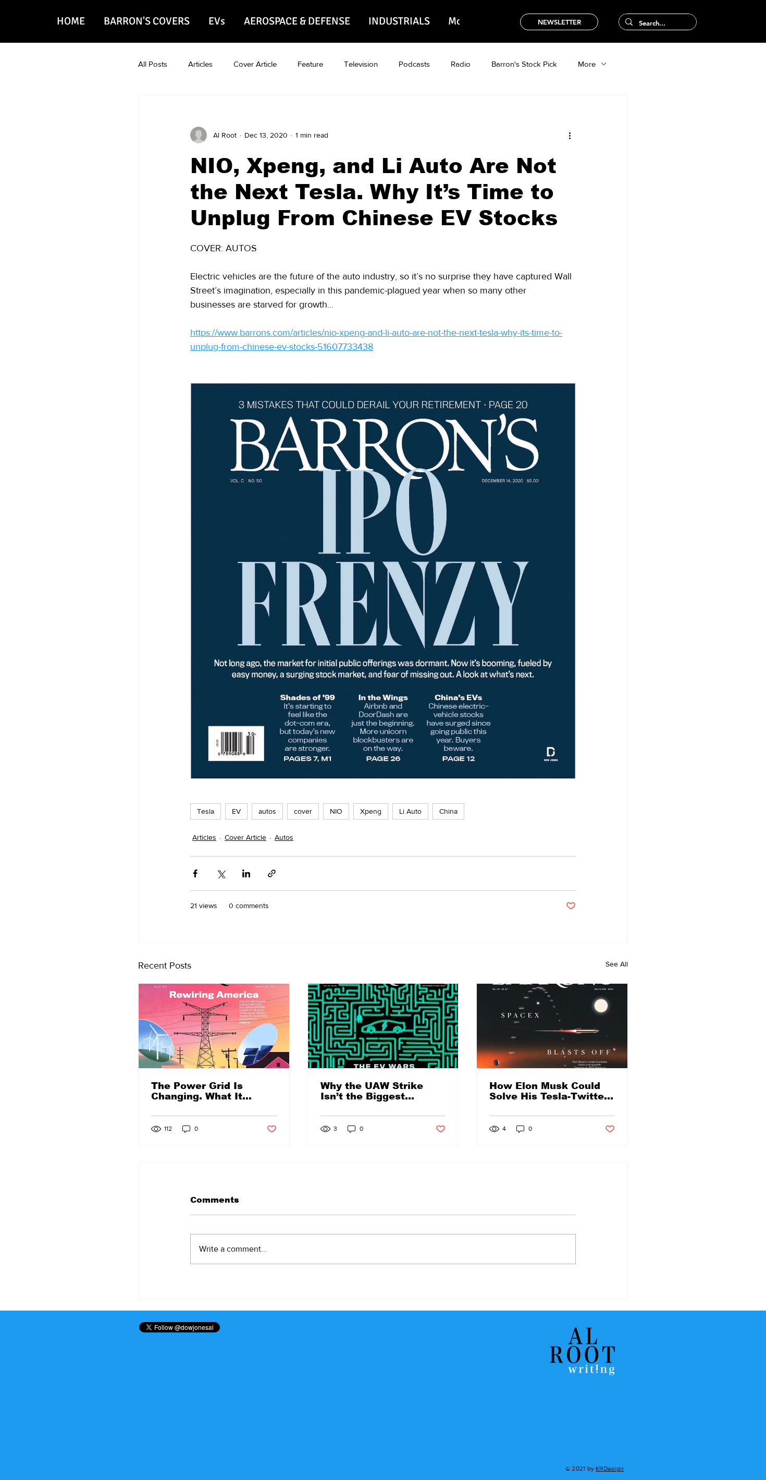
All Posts (152, 63)
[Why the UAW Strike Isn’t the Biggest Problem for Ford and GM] (383, 1026)
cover (303, 811)
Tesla (205, 811)
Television (361, 63)
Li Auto (410, 811)
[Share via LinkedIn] (246, 873)
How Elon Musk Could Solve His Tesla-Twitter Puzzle (548, 1091)
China (448, 811)
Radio (461, 63)
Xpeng (370, 811)
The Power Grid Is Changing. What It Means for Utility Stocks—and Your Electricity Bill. (213, 1091)
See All (617, 964)
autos (267, 811)
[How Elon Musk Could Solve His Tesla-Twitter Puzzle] (552, 1026)
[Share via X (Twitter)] (221, 873)
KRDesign (610, 1468)
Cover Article (255, 63)
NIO (336, 811)
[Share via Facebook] (195, 873)
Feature (310, 63)
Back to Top (16, 1439)
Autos (284, 837)
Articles (200, 63)
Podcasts (414, 63)
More (587, 63)
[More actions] (569, 135)
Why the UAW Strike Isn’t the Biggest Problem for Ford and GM (374, 1091)
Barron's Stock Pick (524, 63)
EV (236, 811)
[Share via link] (272, 873)
